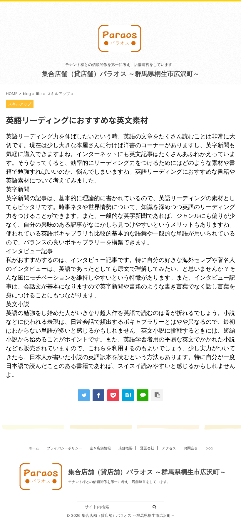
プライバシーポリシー (64, 448)
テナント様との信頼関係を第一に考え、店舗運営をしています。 (119, 481)
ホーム (34, 448)
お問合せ (191, 448)
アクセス (169, 448)
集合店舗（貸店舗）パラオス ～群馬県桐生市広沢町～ (121, 73)
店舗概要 (125, 448)
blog (208, 448)
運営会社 (147, 448)
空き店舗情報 (100, 448)
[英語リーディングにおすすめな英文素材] (128, 395)
